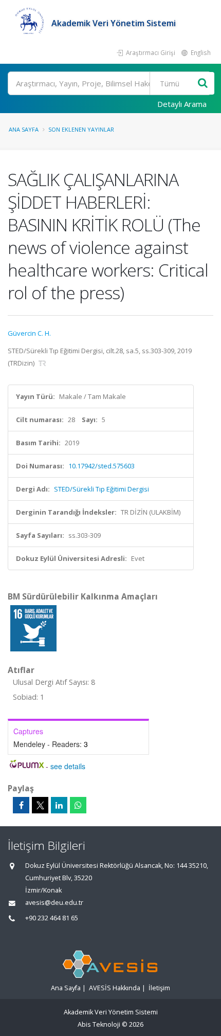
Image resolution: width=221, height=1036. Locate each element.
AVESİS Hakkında (114, 988)
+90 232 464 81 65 (51, 918)
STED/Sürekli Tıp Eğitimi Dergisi (101, 489)
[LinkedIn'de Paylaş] (59, 805)
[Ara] (202, 83)
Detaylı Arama (182, 104)
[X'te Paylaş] (40, 805)
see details (67, 766)
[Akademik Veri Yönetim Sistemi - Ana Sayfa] (29, 23)
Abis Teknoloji (99, 1024)
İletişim (159, 988)
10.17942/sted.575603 (101, 465)
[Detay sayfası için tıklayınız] (33, 627)
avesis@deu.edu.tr (54, 902)
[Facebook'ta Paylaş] (21, 805)
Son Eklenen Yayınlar (81, 129)
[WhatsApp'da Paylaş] (78, 805)
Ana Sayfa (24, 129)
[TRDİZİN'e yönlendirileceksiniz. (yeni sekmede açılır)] (42, 363)
